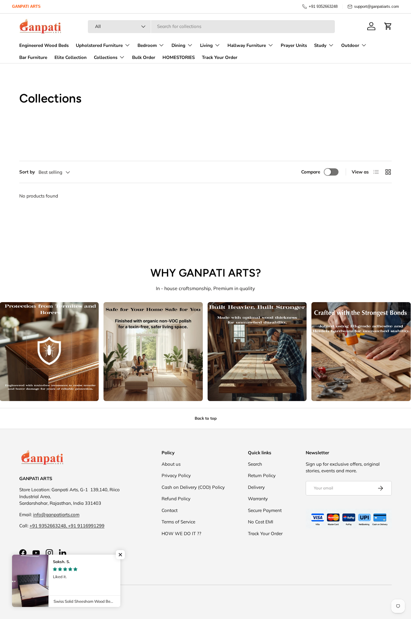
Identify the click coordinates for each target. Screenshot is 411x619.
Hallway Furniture (246, 45)
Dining (178, 45)
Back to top (206, 418)
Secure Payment (265, 510)
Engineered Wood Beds (44, 45)
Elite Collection (70, 57)
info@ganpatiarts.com (56, 514)
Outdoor (350, 45)
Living (206, 45)
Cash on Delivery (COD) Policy (193, 487)
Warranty (258, 498)
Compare (310, 172)
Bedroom (147, 45)
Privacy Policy (176, 475)
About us (171, 464)
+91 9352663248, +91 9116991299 (66, 526)
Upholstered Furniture (99, 45)
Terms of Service (178, 522)
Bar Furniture (33, 57)
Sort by (27, 172)
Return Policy (262, 475)
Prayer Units (294, 45)
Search (255, 464)
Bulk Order (143, 57)
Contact (170, 510)
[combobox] (211, 26)
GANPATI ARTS (26, 6)
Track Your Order (219, 57)
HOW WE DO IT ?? (181, 533)
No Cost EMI (260, 522)
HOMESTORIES (178, 57)
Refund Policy (176, 498)
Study (320, 45)
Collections (105, 57)
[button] (388, 26)
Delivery (256, 487)
